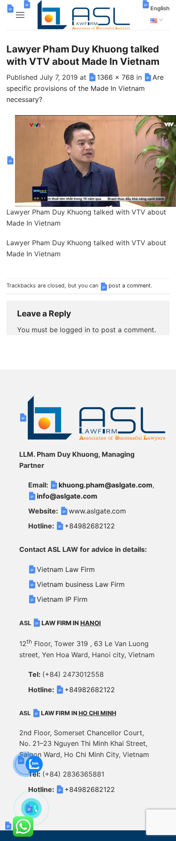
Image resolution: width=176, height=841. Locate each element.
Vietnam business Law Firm (81, 584)
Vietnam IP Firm (62, 599)
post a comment (130, 285)
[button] (20, 14)
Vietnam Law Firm (66, 569)
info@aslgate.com (67, 496)
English (160, 8)
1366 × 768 (115, 77)
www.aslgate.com (97, 511)
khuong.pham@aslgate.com (106, 485)
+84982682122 (90, 526)
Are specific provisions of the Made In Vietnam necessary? (85, 88)
